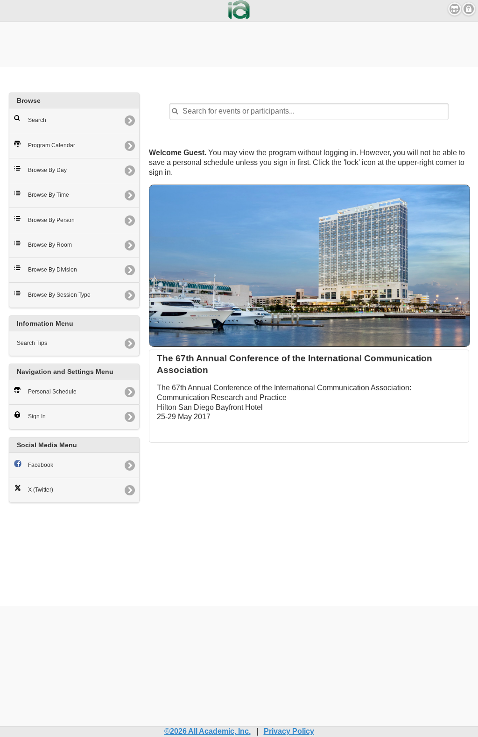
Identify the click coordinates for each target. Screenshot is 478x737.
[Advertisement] (239, 43)
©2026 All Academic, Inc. (207, 731)
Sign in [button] (469, 9)
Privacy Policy (289, 731)
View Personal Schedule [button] (455, 9)
